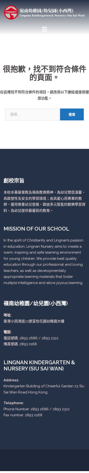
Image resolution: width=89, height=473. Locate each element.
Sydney (44, 463)
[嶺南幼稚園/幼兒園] (44, 12)
